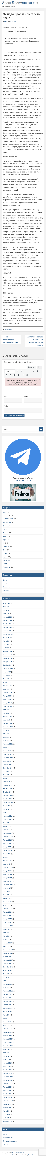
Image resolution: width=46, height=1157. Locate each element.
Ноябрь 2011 (7, 1001)
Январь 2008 (7, 1087)
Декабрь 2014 (7, 874)
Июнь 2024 (6, 679)
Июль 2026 (6, 607)
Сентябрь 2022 (8, 727)
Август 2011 (7, 1011)
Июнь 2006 (6, 1114)
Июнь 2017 (6, 823)
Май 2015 (6, 857)
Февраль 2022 (8, 744)
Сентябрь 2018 (8, 802)
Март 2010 (6, 1066)
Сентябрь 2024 (8, 668)
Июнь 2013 (6, 936)
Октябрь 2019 (7, 764)
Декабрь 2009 (7, 1070)
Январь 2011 (7, 1032)
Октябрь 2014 (7, 881)
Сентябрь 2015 (8, 850)
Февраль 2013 (8, 950)
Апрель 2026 (7, 617)
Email (26, 396)
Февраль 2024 (8, 692)
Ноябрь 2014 (7, 878)
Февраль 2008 (8, 1083)
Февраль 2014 (8, 908)
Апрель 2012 (7, 984)
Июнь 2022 (6, 734)
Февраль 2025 (8, 655)
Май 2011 (6, 1018)
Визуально (31, 367)
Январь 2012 (7, 994)
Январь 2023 (7, 723)
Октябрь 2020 (7, 754)
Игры (4, 539)
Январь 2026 (7, 620)
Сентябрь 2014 (8, 884)
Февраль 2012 (8, 991)
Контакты (6, 583)
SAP (4, 512)
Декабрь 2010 (7, 1035)
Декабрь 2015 (7, 843)
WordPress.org (8, 1144)
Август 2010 (7, 1049)
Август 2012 (7, 970)
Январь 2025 (7, 658)
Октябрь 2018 (7, 799)
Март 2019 (6, 782)
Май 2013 (6, 939)
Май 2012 (6, 981)
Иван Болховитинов (20, 2)
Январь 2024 (7, 696)
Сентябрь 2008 (8, 1077)
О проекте (6, 587)
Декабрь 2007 (7, 1090)
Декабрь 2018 (7, 792)
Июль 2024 (6, 675)
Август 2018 (7, 806)
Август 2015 (7, 854)
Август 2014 (7, 888)
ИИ (4, 543)
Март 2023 (6, 720)
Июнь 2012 (6, 977)
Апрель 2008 (7, 1080)
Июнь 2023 (6, 713)
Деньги (5, 526)
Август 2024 (7, 672)
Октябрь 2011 (7, 1005)
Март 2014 (6, 905)
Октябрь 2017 (7, 819)
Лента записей (8, 1137)
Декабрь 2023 (7, 699)
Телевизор (8, 329)
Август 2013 (7, 929)
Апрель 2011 (7, 1022)
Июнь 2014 (6, 895)
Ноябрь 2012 (7, 960)
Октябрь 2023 (7, 706)
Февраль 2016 (8, 836)
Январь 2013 (7, 953)
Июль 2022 (6, 730)
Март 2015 (6, 864)
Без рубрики (7, 522)
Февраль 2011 (8, 1029)
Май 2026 (6, 613)
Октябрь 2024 (7, 665)
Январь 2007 (7, 1104)
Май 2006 (6, 1118)
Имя (5, 396)
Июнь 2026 (6, 610)
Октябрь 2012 (7, 963)
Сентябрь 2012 (8, 967)
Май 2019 (6, 778)
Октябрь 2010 (7, 1042)
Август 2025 (7, 637)
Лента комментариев (10, 1141)
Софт (5, 564)
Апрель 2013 (7, 943)
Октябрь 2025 (7, 631)
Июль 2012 (6, 974)
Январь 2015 (7, 871)
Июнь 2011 (6, 1015)
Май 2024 (6, 682)
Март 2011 (6, 1025)
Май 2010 (6, 1059)
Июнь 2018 (6, 809)
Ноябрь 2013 (7, 919)
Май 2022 (6, 737)
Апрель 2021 (7, 751)
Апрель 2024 (7, 686)
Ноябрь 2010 (7, 1039)
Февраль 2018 (8, 816)
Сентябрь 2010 (8, 1046)
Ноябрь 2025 (7, 627)
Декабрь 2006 (7, 1107)
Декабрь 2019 (7, 761)
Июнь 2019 (6, 775)
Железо (5, 533)
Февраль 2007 (8, 1101)
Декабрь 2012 (7, 957)
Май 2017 (6, 826)
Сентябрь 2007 (8, 1097)
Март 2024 (6, 689)
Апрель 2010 (7, 1063)
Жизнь (5, 536)
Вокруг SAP (9, 518)
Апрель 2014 (7, 902)
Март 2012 (6, 987)
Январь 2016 (7, 840)
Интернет (6, 546)
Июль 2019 (6, 771)
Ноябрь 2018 (7, 795)
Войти (5, 1134)
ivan (5, 22)
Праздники (6, 560)
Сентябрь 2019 (8, 768)
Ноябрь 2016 (7, 833)
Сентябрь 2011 (8, 1008)
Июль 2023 (6, 710)
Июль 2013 (6, 932)
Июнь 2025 (6, 644)
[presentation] (9, 371)
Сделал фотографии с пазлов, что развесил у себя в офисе (35, 341)
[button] (9, 371)
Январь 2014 (7, 912)
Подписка (6, 590)
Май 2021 (6, 747)
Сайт (6, 406)
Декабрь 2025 (7, 624)
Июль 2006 (6, 1111)
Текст (39, 367)
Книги (5, 553)
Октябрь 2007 (7, 1094)
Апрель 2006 (7, 1121)
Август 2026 (7, 603)
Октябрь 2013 (7, 922)
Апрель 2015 (7, 860)
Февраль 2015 (8, 867)
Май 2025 (6, 648)
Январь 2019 (7, 788)
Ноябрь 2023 (7, 703)
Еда (4, 529)
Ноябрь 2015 (7, 847)
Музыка (5, 557)
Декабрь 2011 (7, 998)
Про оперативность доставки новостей (10, 339)
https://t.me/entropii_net (23, 480)
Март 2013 (6, 946)
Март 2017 (6, 830)
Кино (4, 550)
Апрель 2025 (7, 651)
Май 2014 (6, 898)
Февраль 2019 (8, 785)
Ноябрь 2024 (7, 661)
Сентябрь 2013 (8, 926)
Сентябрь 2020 (8, 758)
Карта (5, 580)
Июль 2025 (6, 641)
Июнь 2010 (6, 1056)
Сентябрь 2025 (8, 634)
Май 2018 (6, 812)
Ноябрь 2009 (7, 1073)
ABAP (7, 515)
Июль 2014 (6, 891)
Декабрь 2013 (7, 915)
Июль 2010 (6, 1053)
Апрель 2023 (7, 716)
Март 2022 (6, 740)
